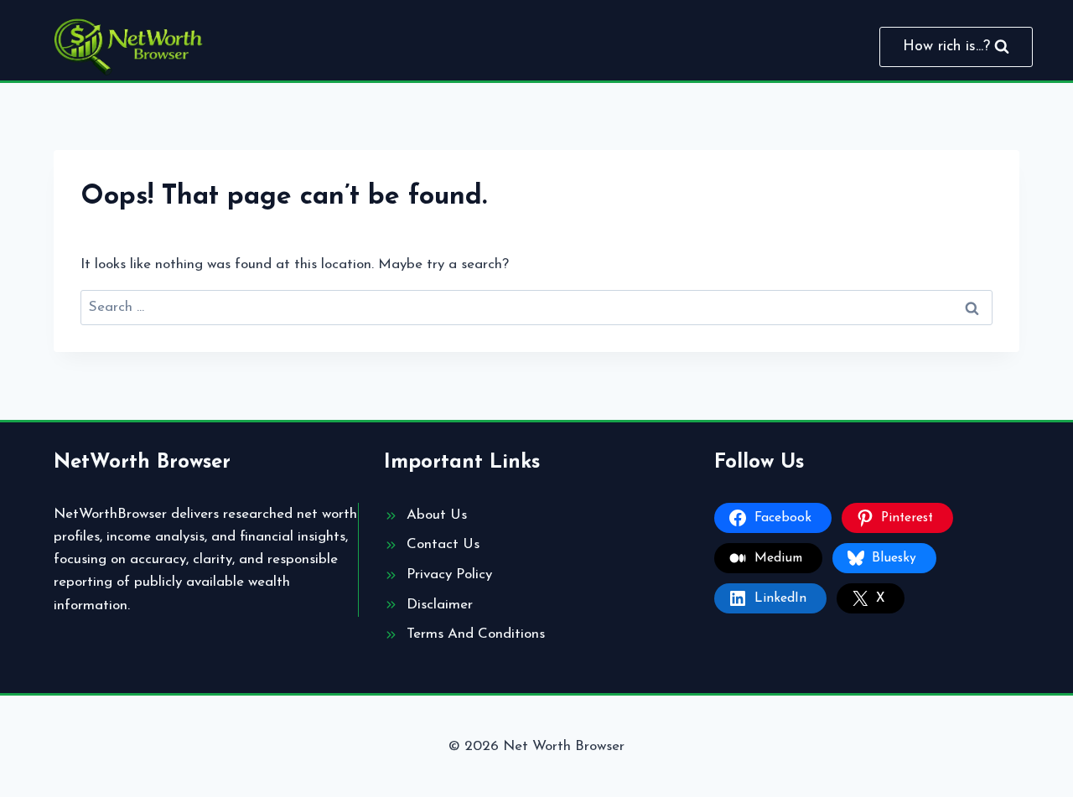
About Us (437, 515)
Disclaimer (440, 605)
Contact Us (443, 544)
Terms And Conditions (476, 634)
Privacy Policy (449, 574)
